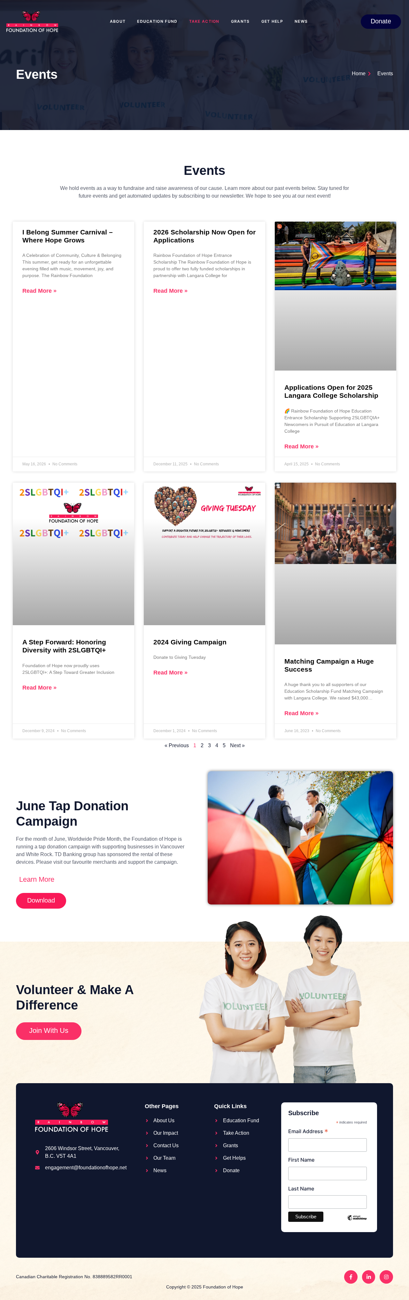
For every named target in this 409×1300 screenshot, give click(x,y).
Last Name (301, 1188)
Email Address (308, 1132)
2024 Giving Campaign (190, 642)
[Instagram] (386, 1277)
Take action (204, 21)
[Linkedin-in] (368, 1277)
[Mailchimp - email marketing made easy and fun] (357, 1222)
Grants (240, 21)
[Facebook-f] (351, 1277)
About (118, 21)
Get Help (272, 21)
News (301, 21)
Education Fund (157, 21)
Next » (237, 745)
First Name (301, 1160)
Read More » (39, 291)
